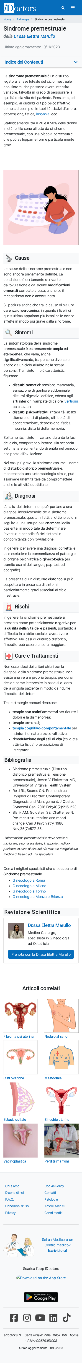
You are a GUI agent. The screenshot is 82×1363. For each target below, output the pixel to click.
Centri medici (53, 1213)
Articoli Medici (54, 1206)
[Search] (63, 7)
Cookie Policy (54, 1186)
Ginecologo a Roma (29, 880)
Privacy (10, 1213)
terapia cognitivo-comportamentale (42, 728)
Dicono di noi (14, 1192)
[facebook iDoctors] (13, 1317)
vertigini (71, 401)
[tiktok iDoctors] (66, 1317)
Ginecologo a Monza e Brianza (38, 896)
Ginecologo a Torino (29, 891)
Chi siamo (12, 1186)
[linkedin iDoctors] (53, 1317)
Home (7, 19)
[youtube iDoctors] (40, 1317)
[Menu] (72, 7)
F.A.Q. (9, 1199)
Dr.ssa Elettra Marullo (34, 36)
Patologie (23, 19)
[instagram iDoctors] (27, 1317)
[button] (41, 62)
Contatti (50, 1192)
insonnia (42, 114)
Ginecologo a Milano (29, 885)
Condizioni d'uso (17, 1206)
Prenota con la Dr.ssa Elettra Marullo (41, 954)
